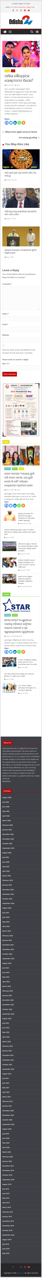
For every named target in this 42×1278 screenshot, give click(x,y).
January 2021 (7, 1106)
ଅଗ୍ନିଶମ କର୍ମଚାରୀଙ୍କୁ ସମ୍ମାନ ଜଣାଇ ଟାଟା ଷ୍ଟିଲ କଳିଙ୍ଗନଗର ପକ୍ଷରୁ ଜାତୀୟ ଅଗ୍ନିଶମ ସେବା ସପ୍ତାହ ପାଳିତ (20, 532)
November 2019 (8, 1170)
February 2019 (7, 1212)
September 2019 (8, 1180)
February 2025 (7, 880)
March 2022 (6, 1041)
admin (18, 85)
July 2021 (5, 1078)
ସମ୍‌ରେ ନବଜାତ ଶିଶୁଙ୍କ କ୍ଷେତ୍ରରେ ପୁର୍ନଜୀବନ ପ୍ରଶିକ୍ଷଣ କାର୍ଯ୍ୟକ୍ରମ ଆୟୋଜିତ (25, 579)
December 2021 (8, 1055)
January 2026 (7, 830)
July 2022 (5, 1023)
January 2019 (7, 1216)
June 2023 (5, 972)
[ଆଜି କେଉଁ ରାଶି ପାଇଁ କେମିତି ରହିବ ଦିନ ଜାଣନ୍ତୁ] (21, 151)
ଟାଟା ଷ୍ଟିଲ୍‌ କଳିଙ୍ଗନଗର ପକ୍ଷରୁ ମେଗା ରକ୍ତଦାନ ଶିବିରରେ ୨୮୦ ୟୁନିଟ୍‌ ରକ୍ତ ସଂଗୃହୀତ (19, 675)
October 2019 (7, 1175)
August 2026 (6, 797)
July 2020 (5, 1134)
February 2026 (7, 825)
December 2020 (8, 1111)
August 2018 (6, 1239)
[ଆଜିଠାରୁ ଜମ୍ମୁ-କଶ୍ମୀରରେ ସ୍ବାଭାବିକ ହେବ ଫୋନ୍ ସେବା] (21, 189)
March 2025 (6, 876)
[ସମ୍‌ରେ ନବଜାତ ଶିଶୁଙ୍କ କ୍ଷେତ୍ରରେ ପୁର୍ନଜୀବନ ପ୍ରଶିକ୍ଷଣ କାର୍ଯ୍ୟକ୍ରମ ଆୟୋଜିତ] (9, 581)
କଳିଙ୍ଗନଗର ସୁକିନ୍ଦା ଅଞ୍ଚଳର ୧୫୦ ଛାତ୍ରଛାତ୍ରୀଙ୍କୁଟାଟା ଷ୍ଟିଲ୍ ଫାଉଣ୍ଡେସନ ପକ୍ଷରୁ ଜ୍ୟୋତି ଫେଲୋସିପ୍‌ (28, 547)
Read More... (7, 781)
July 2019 (5, 1189)
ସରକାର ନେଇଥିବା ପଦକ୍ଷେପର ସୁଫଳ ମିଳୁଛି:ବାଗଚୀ (21, 251)
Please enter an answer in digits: (15, 359)
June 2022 (5, 1028)
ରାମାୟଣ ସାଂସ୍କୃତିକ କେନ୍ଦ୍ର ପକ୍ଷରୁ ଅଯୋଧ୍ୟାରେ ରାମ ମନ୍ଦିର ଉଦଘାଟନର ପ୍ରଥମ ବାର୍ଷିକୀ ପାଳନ (26, 563)
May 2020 (5, 1143)
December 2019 (8, 1166)
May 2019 (5, 1198)
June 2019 (5, 1193)
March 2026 (6, 820)
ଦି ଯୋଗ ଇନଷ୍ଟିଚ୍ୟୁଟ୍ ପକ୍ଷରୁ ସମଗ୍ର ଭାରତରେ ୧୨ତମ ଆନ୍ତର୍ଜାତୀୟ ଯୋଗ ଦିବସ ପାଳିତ (27, 662)
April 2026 (6, 816)
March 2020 (6, 1152)
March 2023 (6, 986)
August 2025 (6, 853)
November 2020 (8, 1115)
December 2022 (8, 1000)
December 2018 (8, 1221)
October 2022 (7, 1009)
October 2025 (7, 843)
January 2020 (7, 1161)
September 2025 (8, 848)
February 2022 (7, 1046)
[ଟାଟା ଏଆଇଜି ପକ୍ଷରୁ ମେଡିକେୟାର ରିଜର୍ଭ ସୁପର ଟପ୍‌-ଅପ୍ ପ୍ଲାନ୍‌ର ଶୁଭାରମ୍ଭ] (9, 689)
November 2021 (8, 1060)
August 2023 (6, 963)
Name (5, 314)
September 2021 (8, 1069)
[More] (23, 123)
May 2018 (5, 1253)
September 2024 (8, 903)
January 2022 (7, 1051)
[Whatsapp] (19, 123)
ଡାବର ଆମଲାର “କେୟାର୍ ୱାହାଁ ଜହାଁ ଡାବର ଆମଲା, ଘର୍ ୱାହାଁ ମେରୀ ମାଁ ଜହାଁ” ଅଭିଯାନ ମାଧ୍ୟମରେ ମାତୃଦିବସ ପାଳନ (19, 479)
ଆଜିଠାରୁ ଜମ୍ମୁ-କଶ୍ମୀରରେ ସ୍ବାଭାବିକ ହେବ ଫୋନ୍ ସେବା (21, 213)
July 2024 (5, 913)
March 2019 (6, 1207)
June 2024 (5, 917)
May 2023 (5, 977)
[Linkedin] (15, 123)
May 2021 (5, 1088)
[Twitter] (11, 123)
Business (7, 469)
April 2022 (6, 1037)
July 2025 (5, 857)
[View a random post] (37, 31)
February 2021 (7, 1101)
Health (15, 469)
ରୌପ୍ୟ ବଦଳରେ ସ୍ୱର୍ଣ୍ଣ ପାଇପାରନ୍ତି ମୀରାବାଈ (21, 132)
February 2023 (7, 991)
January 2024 (7, 940)
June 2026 (5, 807)
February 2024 (7, 936)
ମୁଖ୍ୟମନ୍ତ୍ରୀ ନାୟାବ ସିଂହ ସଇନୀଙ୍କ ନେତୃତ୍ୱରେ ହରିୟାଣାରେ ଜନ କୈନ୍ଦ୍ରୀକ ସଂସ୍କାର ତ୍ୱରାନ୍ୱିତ (26, 516)
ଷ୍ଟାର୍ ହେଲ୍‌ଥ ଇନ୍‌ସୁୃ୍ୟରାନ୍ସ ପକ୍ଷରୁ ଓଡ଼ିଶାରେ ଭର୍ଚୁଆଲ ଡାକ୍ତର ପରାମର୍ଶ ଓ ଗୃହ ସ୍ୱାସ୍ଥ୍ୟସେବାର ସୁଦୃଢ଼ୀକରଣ (19, 625)
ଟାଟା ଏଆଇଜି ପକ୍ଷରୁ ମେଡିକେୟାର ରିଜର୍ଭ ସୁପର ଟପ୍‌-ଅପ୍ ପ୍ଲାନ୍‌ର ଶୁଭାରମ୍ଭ (27, 687)
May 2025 (5, 866)
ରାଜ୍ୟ (13, 71)
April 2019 (6, 1203)
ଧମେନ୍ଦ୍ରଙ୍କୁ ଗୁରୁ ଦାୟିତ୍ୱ (28, 137)
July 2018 (5, 1244)
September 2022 (8, 1014)
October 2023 (7, 954)
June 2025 (5, 862)
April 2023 (6, 982)
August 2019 (6, 1184)
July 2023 (5, 968)
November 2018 (8, 1226)
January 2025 (7, 885)
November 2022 (8, 1005)
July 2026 (5, 802)
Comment (7, 284)
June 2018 (5, 1249)
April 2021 (6, 1092)
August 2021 (6, 1074)
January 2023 (7, 995)
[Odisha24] (5, 31)
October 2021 (7, 1065)
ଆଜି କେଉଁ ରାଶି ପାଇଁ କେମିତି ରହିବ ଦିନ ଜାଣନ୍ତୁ (20, 174)
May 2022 (5, 1032)
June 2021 (5, 1083)
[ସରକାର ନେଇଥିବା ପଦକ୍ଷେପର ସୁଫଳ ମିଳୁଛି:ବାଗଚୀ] (21, 228)
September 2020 (8, 1124)
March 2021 (6, 1097)
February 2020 (7, 1157)
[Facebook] (7, 123)
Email (5, 324)
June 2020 (5, 1138)
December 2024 (8, 890)
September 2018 (8, 1235)
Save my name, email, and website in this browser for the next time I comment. (18, 351)
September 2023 (8, 959)
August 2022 (6, 1018)
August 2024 (6, 908)
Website (5, 335)
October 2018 (7, 1230)
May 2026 (5, 811)
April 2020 (6, 1147)
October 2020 (7, 1120)
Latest (7, 71)
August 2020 (6, 1129)
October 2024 (7, 899)
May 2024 (5, 922)
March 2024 (6, 931)
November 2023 (8, 949)
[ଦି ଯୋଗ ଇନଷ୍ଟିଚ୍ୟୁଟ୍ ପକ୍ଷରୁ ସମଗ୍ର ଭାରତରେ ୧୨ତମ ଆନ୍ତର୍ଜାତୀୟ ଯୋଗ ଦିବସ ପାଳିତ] (9, 663)
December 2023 (8, 945)
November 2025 (8, 839)
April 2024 (6, 926)
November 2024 (8, 894)
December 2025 (8, 834)
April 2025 (6, 871)
